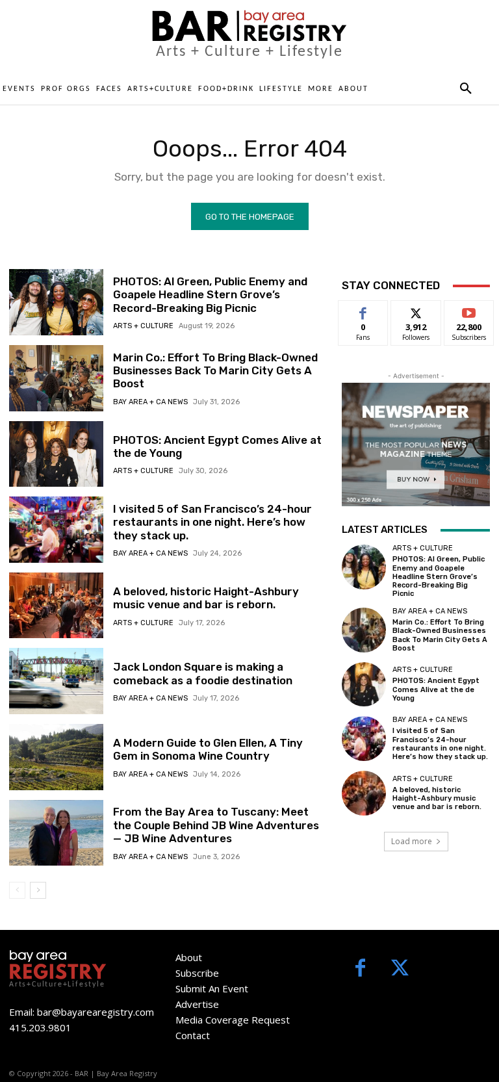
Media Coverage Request (232, 1019)
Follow (416, 310)
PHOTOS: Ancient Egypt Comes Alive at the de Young (436, 689)
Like (363, 310)
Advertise (197, 1004)
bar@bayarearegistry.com (95, 1011)
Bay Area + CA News (150, 402)
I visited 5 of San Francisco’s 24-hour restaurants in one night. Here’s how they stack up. (212, 522)
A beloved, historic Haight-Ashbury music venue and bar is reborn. (206, 598)
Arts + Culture (143, 325)
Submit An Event (211, 988)
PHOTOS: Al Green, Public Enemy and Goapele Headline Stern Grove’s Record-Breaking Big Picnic (210, 295)
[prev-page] (17, 890)
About (188, 957)
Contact (192, 1035)
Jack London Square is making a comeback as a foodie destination (202, 673)
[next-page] (38, 890)
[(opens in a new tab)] (56, 378)
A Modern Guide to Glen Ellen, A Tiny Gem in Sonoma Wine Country (208, 749)
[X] (399, 969)
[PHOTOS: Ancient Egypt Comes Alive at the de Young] (56, 454)
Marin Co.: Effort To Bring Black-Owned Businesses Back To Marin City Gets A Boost (215, 371)
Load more (411, 841)
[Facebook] (360, 969)
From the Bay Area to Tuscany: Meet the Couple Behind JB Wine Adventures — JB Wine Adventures (216, 825)
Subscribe (469, 310)
